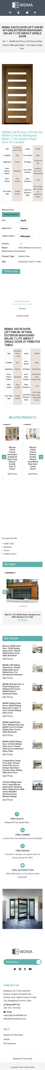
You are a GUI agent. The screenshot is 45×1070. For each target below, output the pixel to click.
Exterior (24, 228)
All (4, 41)
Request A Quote (11, 214)
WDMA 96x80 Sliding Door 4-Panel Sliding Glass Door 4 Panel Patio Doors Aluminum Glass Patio (12, 746)
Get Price (7, 658)
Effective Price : (8, 210)
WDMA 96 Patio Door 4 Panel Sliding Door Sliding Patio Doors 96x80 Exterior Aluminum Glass (13, 689)
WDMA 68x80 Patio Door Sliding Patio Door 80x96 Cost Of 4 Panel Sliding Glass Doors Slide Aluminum (13, 727)
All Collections (10, 1043)
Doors (6, 550)
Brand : (5, 247)
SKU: (4, 262)
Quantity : (6, 244)
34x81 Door (9, 543)
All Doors (8, 547)
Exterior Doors (10, 554)
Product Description (22, 301)
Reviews (22, 309)
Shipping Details (22, 316)
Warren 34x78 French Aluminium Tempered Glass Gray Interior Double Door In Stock (12, 458)
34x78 (23, 221)
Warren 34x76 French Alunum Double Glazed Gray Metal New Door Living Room (33, 458)
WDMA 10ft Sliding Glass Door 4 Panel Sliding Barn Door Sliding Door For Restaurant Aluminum (12, 670)
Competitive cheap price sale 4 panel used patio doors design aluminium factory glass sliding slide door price (12, 766)
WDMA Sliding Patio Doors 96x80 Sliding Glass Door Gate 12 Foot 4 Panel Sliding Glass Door (11, 708)
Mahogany (25, 236)
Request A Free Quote (13, 1035)
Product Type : (8, 256)
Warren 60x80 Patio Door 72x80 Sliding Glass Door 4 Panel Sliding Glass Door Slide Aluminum (11, 651)
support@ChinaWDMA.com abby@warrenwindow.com (15, 1015)
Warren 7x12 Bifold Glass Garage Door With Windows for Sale (22, 615)
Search (7, 1039)
